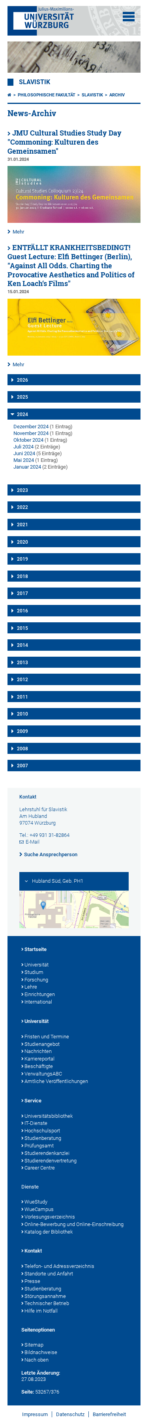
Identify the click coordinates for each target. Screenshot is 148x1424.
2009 (22, 731)
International (38, 1002)
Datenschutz (70, 1414)
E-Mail (32, 842)
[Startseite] (9, 95)
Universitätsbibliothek (48, 1116)
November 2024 (31, 433)
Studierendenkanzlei (46, 1153)
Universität (36, 965)
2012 (22, 679)
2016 (22, 611)
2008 (22, 749)
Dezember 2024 (31, 426)
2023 (22, 490)
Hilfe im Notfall (41, 1311)
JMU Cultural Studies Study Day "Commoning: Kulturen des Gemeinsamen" (64, 142)
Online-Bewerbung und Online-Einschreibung (74, 1224)
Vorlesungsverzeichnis (49, 1217)
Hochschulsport (42, 1131)
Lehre (30, 987)
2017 (22, 593)
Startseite (35, 949)
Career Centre (39, 1168)
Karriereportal (39, 1059)
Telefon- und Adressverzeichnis (59, 1266)
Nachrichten (38, 1051)
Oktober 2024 (28, 440)
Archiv (117, 95)
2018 (22, 576)
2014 (22, 645)
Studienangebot (42, 1044)
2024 (22, 414)
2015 (22, 628)
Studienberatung (42, 1138)
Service (32, 1101)
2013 (22, 662)
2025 (22, 397)
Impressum (35, 1414)
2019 (22, 559)
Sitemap (33, 1345)
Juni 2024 (24, 453)
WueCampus (39, 1209)
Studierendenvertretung (50, 1161)
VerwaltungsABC (43, 1074)
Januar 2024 (27, 467)
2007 (22, 766)
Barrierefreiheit (109, 1414)
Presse (32, 1281)
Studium (33, 972)
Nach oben (36, 1360)
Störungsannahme (45, 1296)
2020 (22, 542)
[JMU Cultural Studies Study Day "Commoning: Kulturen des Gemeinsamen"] (74, 221)
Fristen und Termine (46, 1037)
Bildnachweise (40, 1352)
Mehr (18, 232)
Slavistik (34, 82)
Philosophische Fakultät (46, 95)
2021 (22, 524)
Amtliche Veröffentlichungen (56, 1081)
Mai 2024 (23, 460)
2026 (22, 380)
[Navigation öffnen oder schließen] (129, 16)
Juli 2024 (23, 447)
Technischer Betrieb (46, 1303)
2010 (22, 714)
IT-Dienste (35, 1123)
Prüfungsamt (39, 1146)
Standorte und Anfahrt (48, 1274)
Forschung (36, 980)
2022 (22, 507)
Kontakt (33, 1251)
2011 (22, 697)
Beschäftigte (38, 1066)
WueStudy (35, 1202)
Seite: (27, 1392)
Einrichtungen (39, 994)
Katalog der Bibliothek (48, 1232)
